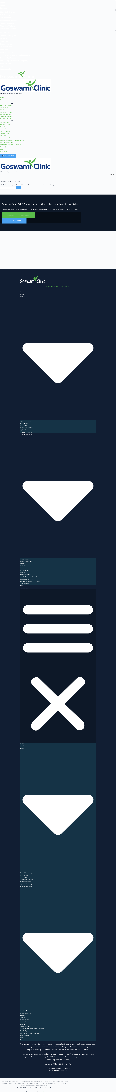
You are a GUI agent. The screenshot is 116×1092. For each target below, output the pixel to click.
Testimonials (4, 151)
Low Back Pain (5, 133)
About (2, 100)
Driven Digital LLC (43, 1091)
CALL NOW (6, 156)
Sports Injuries (5, 131)
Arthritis (2, 127)
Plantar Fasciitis (5, 138)
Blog (1, 149)
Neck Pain (3, 135)
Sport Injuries (4, 147)
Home (2, 97)
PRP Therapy (4, 110)
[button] (58, 666)
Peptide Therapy (5, 114)
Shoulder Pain (4, 122)
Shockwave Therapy (6, 112)
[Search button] (18, 187)
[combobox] (8, 188)
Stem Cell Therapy (6, 105)
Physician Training (6, 116)
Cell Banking (4, 107)
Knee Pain (3, 129)
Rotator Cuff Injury (6, 124)
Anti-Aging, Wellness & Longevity (10, 144)
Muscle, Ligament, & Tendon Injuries (12, 140)
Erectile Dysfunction (6, 142)
